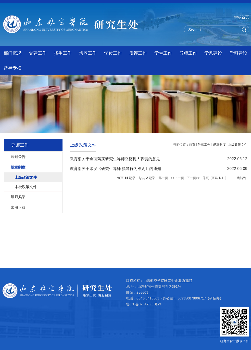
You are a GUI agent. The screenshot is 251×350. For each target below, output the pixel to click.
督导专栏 (12, 67)
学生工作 (163, 53)
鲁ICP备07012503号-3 (143, 304)
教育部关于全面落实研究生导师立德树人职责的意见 (115, 159)
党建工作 (38, 53)
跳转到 (242, 178)
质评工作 (138, 53)
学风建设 (213, 53)
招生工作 (63, 53)
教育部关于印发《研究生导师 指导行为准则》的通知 (115, 169)
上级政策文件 (237, 144)
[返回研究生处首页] (70, 17)
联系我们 (185, 281)
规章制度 (219, 144)
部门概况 (12, 53)
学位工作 (113, 53)
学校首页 (241, 17)
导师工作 (188, 53)
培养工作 (88, 53)
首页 (192, 144)
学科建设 (238, 53)
